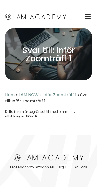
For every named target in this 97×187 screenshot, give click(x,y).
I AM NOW (29, 95)
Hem (10, 95)
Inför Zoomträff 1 (59, 95)
